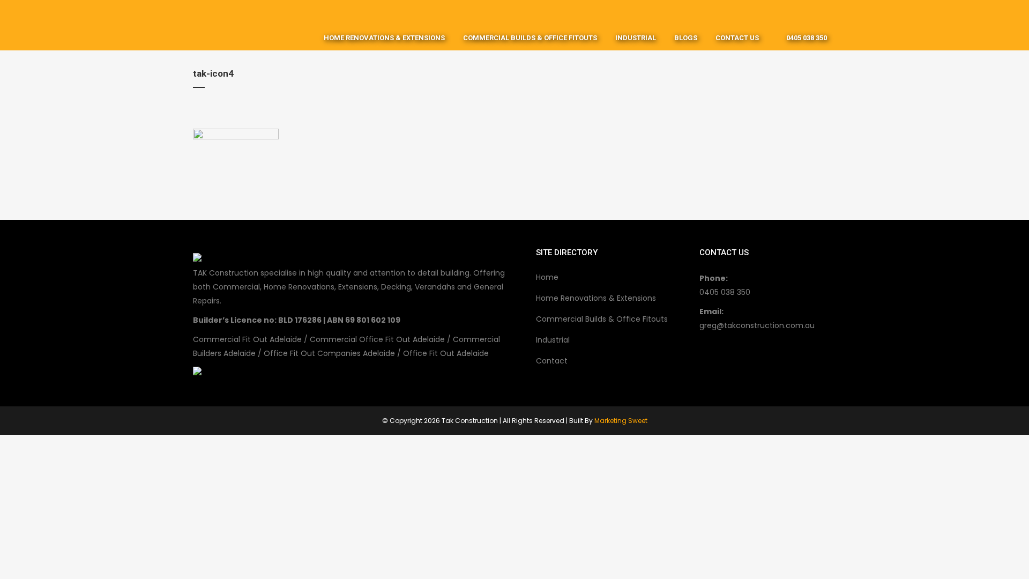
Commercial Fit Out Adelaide (247, 339)
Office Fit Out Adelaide (446, 353)
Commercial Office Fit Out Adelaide (377, 339)
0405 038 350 (724, 292)
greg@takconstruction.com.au (757, 325)
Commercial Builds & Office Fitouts (602, 319)
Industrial (553, 340)
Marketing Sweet (620, 420)
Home (547, 277)
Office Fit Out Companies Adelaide (329, 353)
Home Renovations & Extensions (596, 298)
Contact (552, 360)
